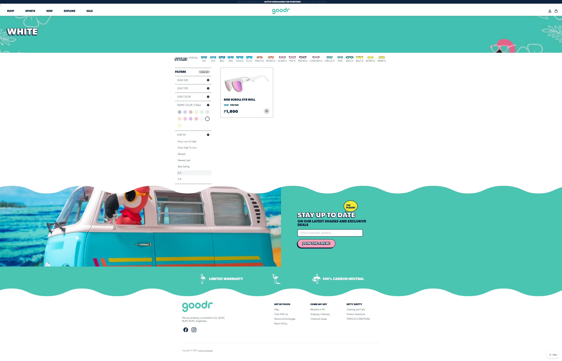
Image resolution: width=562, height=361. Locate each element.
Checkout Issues (318, 318)
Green (202, 112)
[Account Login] (550, 11)
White (207, 119)
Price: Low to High (187, 141)
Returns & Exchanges (284, 318)
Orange (179, 119)
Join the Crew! (316, 243)
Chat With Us (281, 314)
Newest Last (184, 160)
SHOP (10, 11)
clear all (204, 71)
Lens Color (188, 96)
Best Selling (184, 166)
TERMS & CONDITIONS (358, 318)
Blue (185, 112)
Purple (191, 119)
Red (196, 119)
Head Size (182, 80)
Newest (181, 153)
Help (276, 309)
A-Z (179, 172)
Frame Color (189, 105)
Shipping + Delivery (320, 314)
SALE (89, 11)
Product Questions (356, 314)
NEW (49, 11)
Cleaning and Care (356, 309)
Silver (202, 119)
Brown (191, 112)
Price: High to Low (187, 147)
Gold (196, 112)
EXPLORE (69, 11)
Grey (207, 112)
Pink (185, 119)
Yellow (179, 125)
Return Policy (280, 323)
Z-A (179, 178)
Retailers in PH (317, 309)
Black (179, 112)
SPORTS (30, 11)
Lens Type (182, 88)
